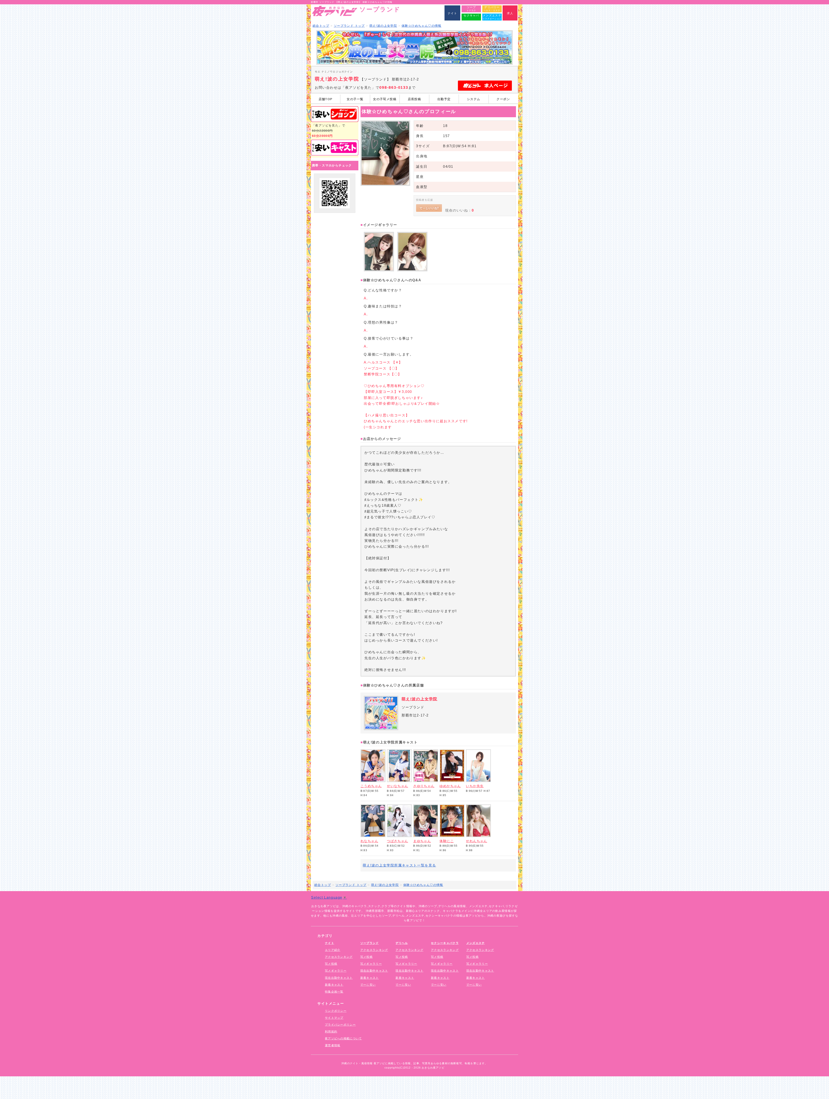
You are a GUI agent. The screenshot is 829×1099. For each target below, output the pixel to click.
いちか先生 (475, 786)
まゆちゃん (422, 841)
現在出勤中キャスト (339, 977)
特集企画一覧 (334, 991)
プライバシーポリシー (340, 1024)
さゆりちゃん (423, 786)
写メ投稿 (331, 963)
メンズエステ (475, 943)
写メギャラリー (335, 970)
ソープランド (369, 943)
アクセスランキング (339, 956)
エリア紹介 (332, 950)
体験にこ (447, 841)
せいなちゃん (397, 786)
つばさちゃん (397, 841)
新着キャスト (334, 984)
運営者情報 (332, 1045)
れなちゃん (369, 841)
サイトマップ (334, 1017)
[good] (429, 208)
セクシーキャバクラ (445, 943)
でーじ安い (368, 984)
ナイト (329, 943)
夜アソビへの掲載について (343, 1038)
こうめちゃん (371, 786)
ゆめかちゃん (450, 786)
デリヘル (402, 943)
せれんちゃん (476, 841)
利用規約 (331, 1031)
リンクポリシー (335, 1010)
